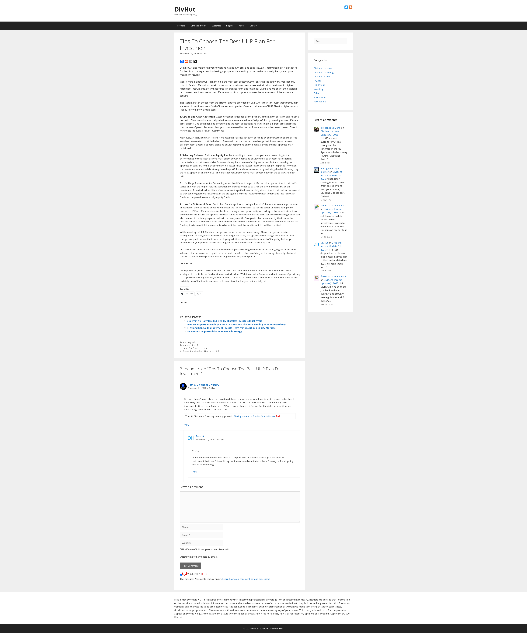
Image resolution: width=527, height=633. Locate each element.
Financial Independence (333, 276)
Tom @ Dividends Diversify (203, 384)
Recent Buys (320, 97)
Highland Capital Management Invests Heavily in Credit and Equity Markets (231, 328)
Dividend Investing (324, 72)
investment (188, 345)
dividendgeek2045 (330, 127)
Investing (187, 342)
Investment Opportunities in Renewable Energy (214, 331)
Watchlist (216, 25)
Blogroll (229, 25)
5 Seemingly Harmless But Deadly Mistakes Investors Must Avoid (224, 321)
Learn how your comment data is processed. (246, 578)
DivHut (184, 9)
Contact (253, 25)
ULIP (196, 345)
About (241, 25)
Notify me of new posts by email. (200, 556)
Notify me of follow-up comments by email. (205, 549)
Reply (186, 424)
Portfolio (181, 25)
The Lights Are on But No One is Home (254, 416)
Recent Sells (320, 101)
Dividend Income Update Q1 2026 (331, 175)
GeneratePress (276, 628)
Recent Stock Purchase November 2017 (201, 351)
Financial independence (333, 205)
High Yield (319, 84)
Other (194, 342)
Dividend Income (199, 25)
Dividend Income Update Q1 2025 (331, 246)
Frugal (317, 80)
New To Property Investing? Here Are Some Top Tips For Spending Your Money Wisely (236, 324)
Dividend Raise (322, 76)
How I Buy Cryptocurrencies (195, 348)
